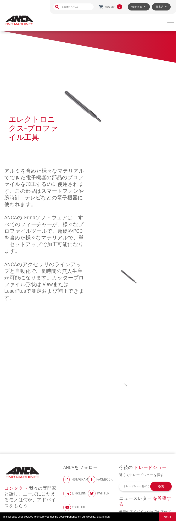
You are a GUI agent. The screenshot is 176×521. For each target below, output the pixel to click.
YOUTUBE (79, 507)
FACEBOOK (104, 479)
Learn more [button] (104, 516)
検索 (161, 486)
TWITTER (103, 493)
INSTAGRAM (79, 479)
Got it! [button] (167, 516)
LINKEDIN (79, 493)
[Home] (19, 20)
